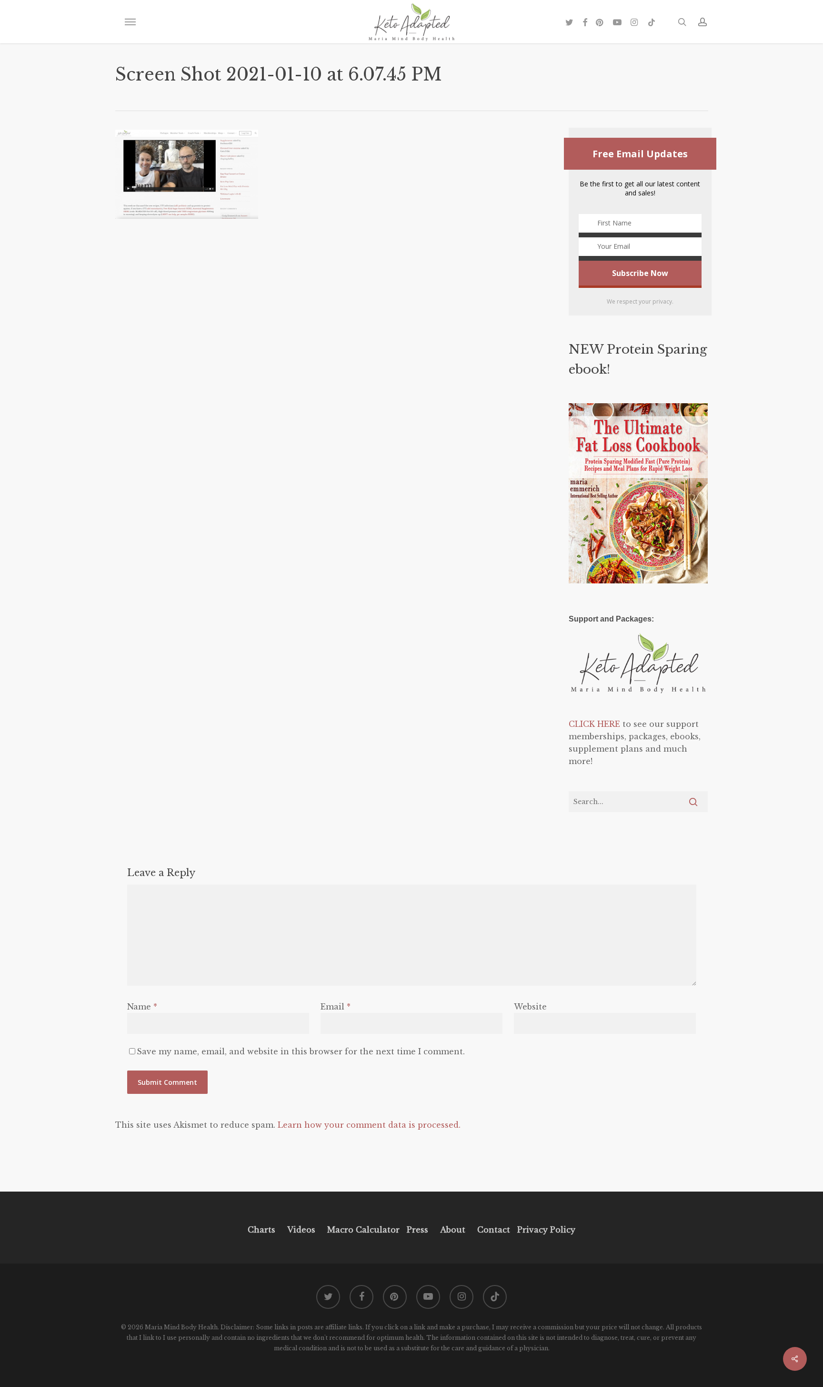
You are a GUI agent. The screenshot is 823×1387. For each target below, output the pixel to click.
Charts (261, 1229)
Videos (301, 1229)
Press (417, 1229)
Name (142, 1006)
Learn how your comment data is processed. (369, 1125)
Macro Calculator (363, 1229)
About (452, 1229)
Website (530, 1006)
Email (336, 1006)
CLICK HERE (594, 724)
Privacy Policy (545, 1229)
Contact (493, 1229)
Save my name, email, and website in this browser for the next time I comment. (301, 1051)
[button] (130, 22)
